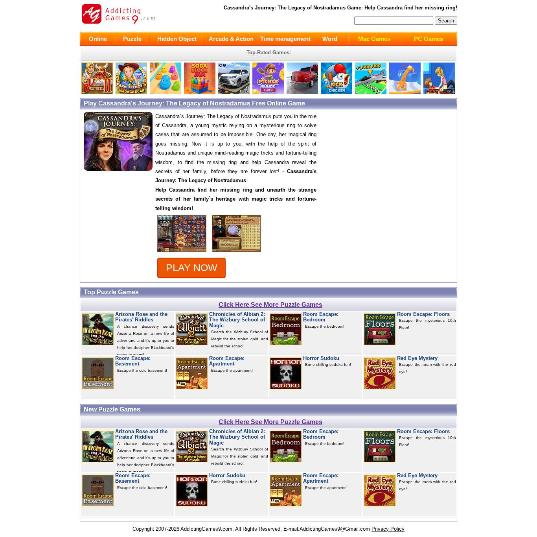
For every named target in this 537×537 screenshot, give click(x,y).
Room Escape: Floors (423, 314)
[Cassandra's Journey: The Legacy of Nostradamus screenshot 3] (181, 252)
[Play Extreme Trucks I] (131, 92)
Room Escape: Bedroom (320, 317)
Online (98, 38)
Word (329, 38)
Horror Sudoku (321, 358)
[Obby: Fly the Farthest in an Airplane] (370, 92)
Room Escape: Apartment (227, 361)
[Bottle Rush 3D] (165, 92)
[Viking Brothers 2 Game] (97, 92)
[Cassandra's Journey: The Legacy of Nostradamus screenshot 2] (236, 252)
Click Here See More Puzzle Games (270, 304)
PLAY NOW (191, 267)
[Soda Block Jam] (199, 92)
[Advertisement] (390, 167)
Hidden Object (177, 38)
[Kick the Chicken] (336, 92)
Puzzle (132, 38)
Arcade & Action (231, 38)
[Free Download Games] (439, 92)
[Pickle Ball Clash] (268, 92)
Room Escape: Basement (133, 361)
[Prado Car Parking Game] (234, 92)
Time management (285, 38)
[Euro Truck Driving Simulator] (302, 92)
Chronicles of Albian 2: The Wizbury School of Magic (237, 320)
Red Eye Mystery (417, 358)
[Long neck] (405, 92)
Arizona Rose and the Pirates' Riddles (141, 317)
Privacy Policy (388, 529)
